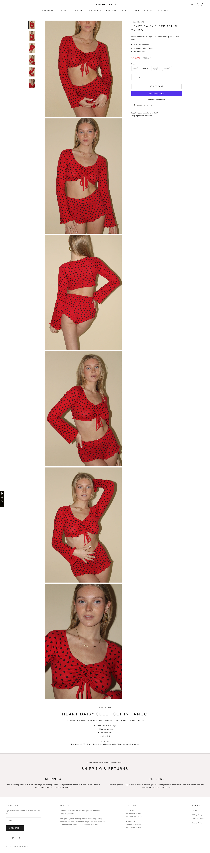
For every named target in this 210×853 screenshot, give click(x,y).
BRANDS (148, 10)
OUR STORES (162, 10)
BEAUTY (126, 10)
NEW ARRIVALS (49, 10)
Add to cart (156, 86)
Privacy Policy (197, 815)
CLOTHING (65, 10)
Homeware (111, 10)
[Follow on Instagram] (13, 838)
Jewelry (79, 10)
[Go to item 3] (31, 48)
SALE (137, 10)
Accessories (95, 10)
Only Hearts (137, 22)
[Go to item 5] (31, 72)
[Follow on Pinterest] (19, 838)
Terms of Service (198, 819)
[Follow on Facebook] (7, 838)
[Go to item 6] (31, 84)
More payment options (156, 99)
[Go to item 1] (31, 25)
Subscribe (15, 828)
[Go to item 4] (31, 60)
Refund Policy (197, 823)
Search (194, 811)
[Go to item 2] (31, 36)
